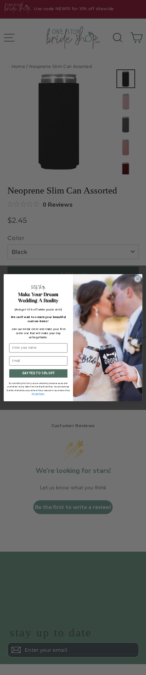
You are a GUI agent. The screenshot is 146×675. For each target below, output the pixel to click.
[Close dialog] (137, 278)
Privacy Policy (38, 394)
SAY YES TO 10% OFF (38, 373)
